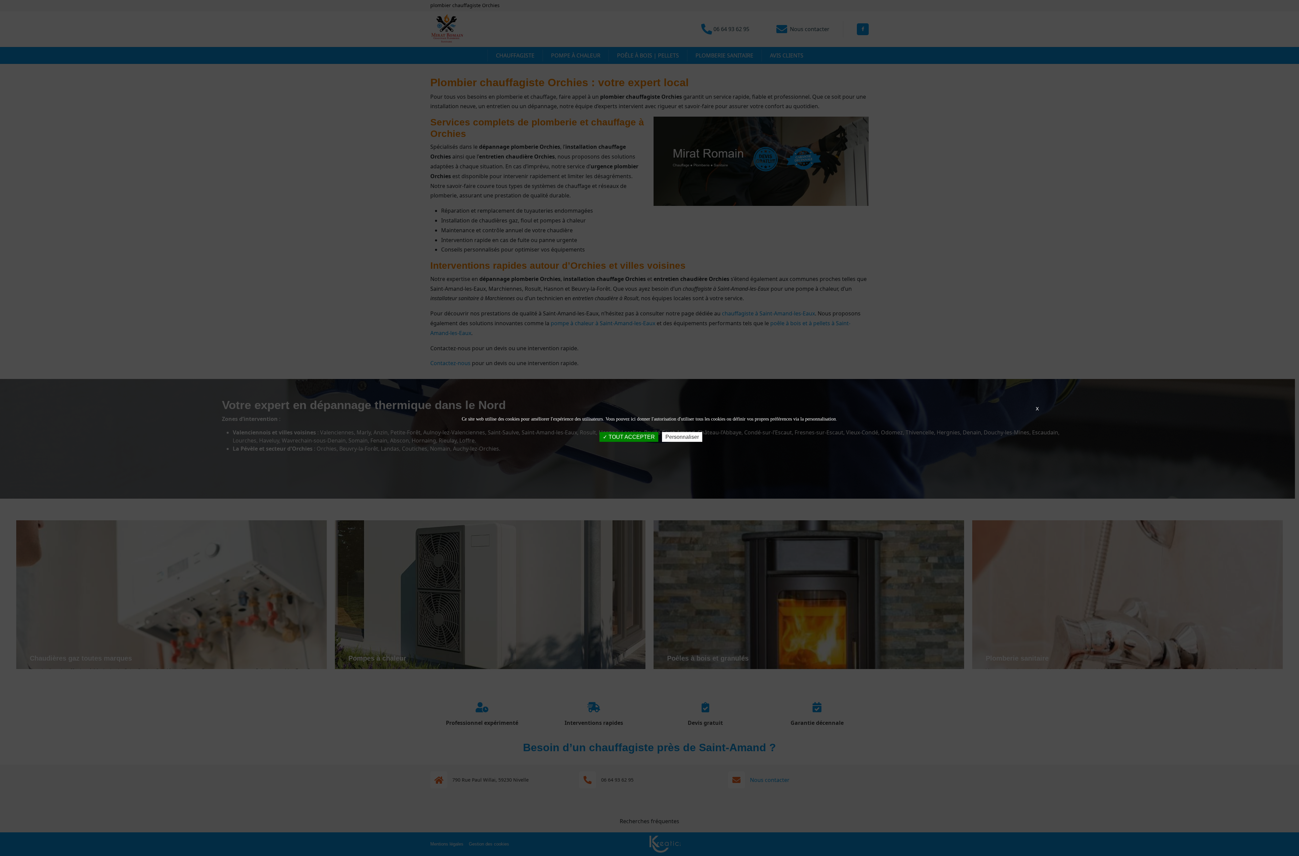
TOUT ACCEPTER (631, 437)
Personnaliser (682, 437)
